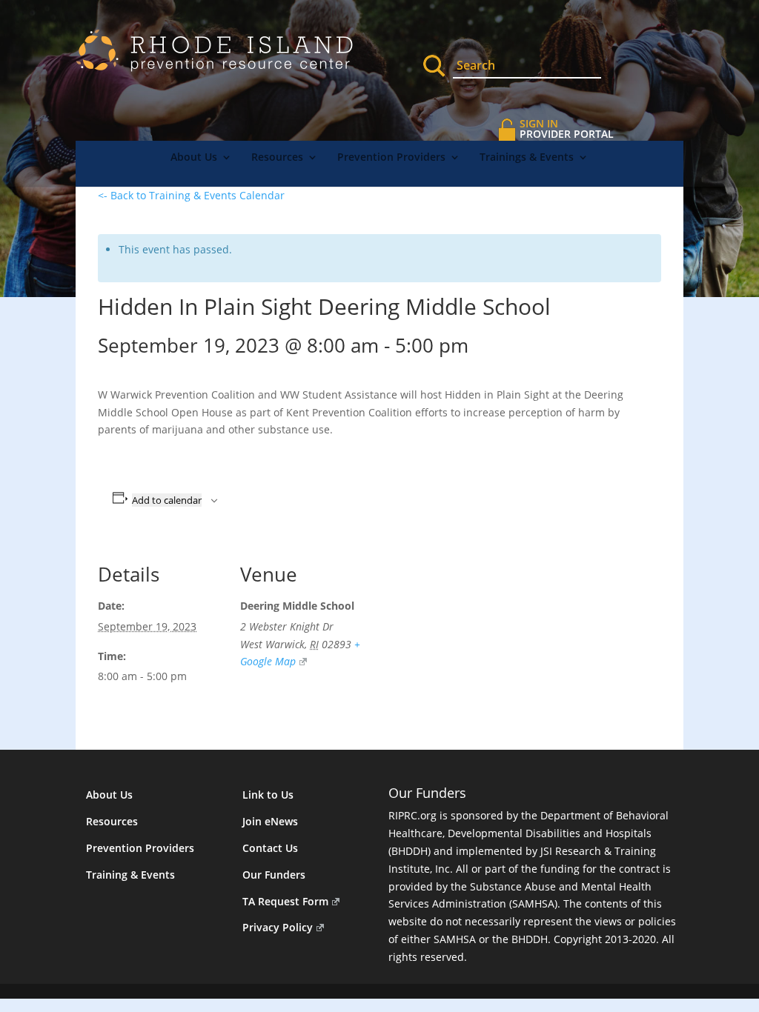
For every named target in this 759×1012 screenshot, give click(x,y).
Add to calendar (167, 500)
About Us (193, 158)
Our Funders (273, 875)
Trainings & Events (527, 158)
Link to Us (268, 795)
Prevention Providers (391, 158)
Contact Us (270, 848)
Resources (277, 158)
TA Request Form (285, 901)
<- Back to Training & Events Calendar (191, 195)
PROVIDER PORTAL (567, 128)
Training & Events (130, 875)
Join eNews (270, 821)
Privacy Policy (277, 927)
